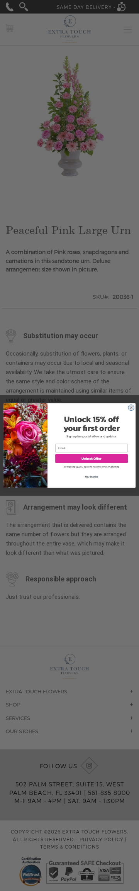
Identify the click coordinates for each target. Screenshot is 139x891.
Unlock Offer (91, 458)
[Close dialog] (131, 408)
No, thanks (91, 476)
